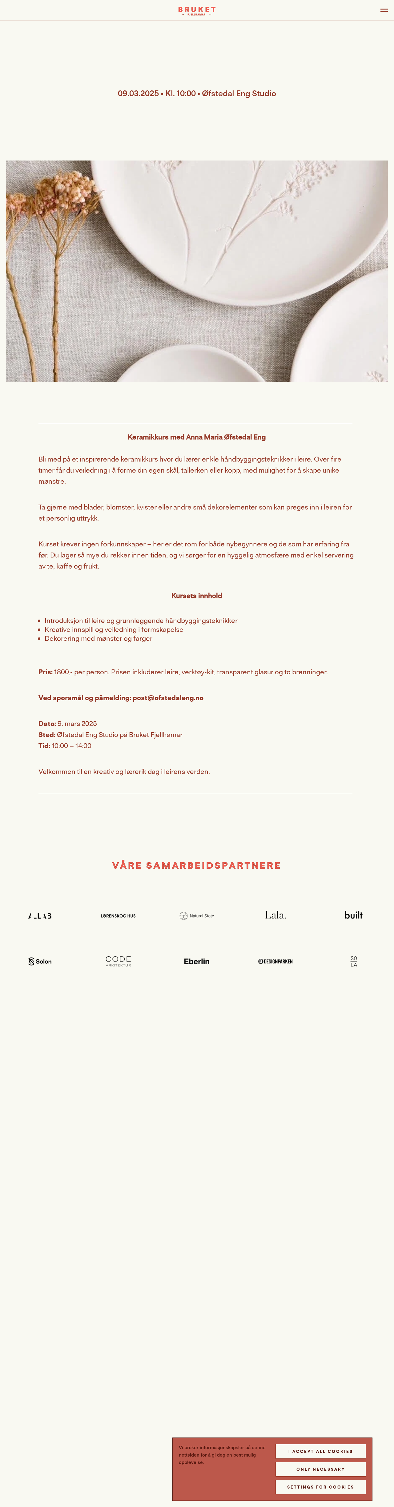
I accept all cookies (320, 1451)
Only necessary (320, 1469)
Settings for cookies (320, 1487)
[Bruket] (197, 11)
